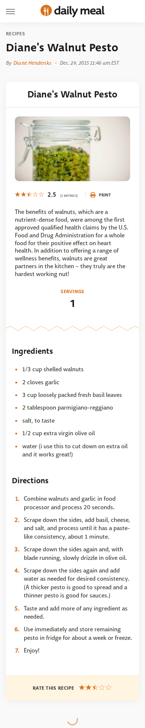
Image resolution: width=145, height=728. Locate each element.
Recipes (15, 33)
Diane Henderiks (32, 63)
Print (105, 195)
